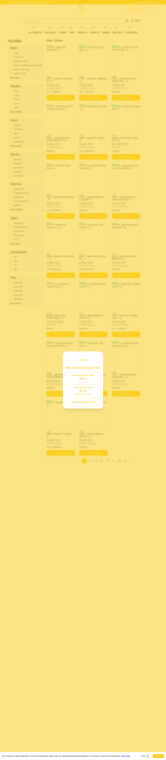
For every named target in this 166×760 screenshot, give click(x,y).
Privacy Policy (125, 756)
